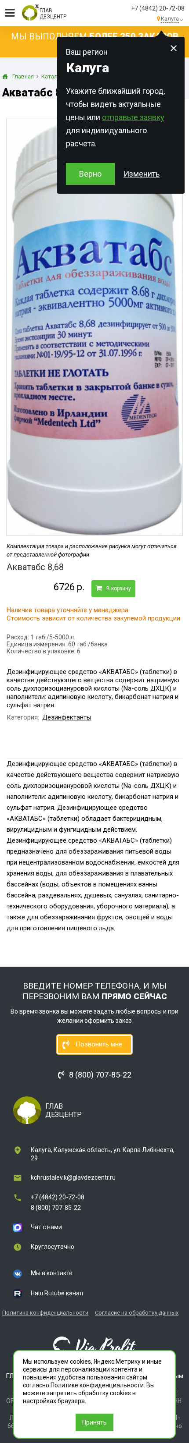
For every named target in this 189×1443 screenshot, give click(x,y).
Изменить (142, 173)
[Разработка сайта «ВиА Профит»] (94, 1346)
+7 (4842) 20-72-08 (158, 8)
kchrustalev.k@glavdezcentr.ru (73, 1177)
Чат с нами (46, 1226)
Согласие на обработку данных (136, 1312)
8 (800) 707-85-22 (56, 1207)
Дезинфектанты (66, 717)
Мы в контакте (52, 1272)
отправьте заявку (133, 117)
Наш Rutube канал (57, 1293)
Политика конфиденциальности (45, 1312)
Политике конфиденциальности (97, 1385)
